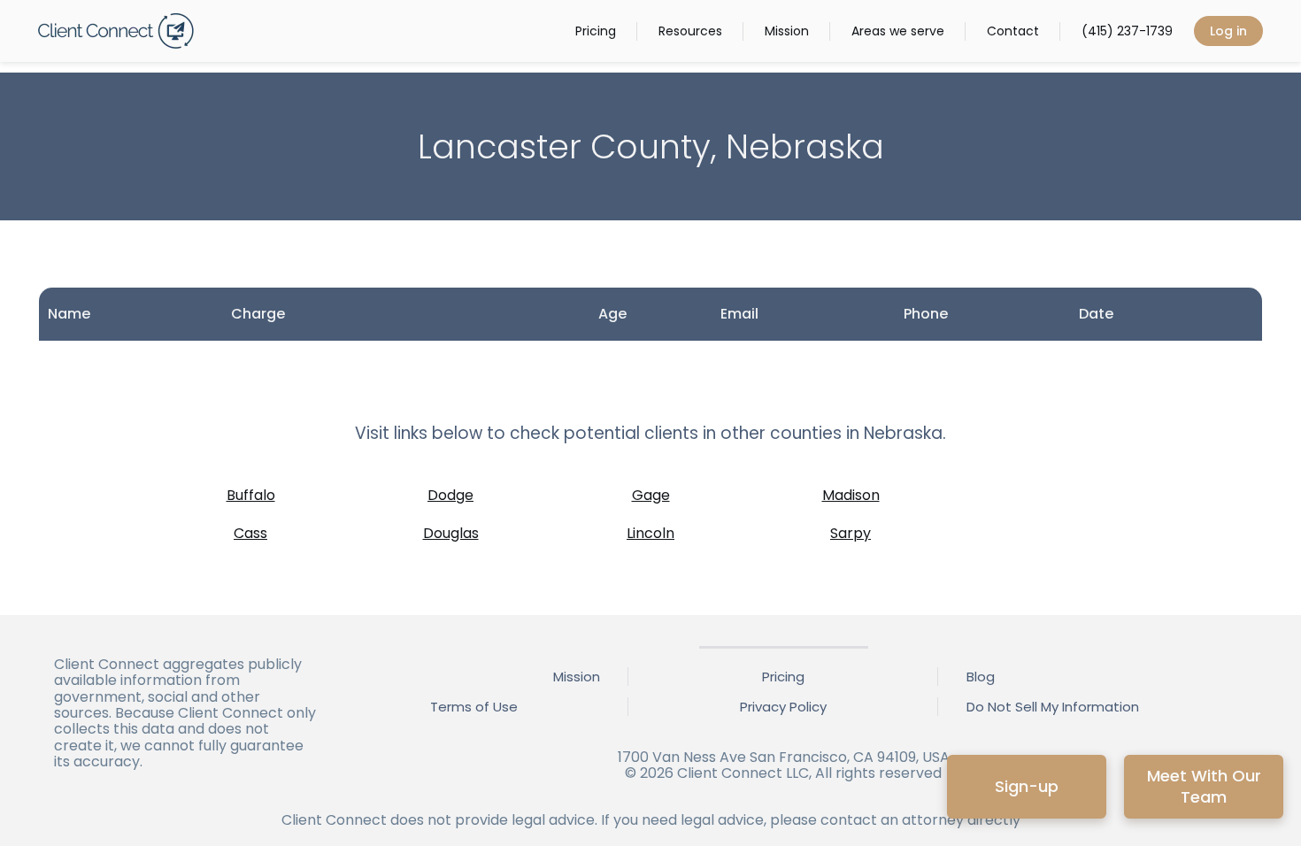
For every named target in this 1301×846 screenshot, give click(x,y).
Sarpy (850, 533)
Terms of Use (474, 706)
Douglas (451, 533)
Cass (250, 533)
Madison (851, 495)
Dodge (450, 495)
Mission (787, 31)
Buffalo (251, 495)
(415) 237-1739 (1127, 31)
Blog (980, 676)
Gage (651, 495)
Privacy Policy (783, 706)
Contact (1013, 31)
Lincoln (650, 533)
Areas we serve (897, 31)
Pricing (595, 31)
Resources (690, 31)
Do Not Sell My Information (1052, 706)
